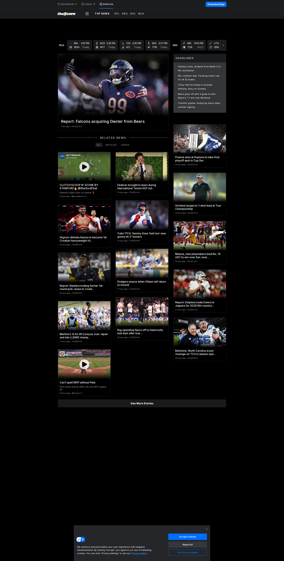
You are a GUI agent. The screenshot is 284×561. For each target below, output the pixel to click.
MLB (141, 13)
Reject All (188, 544)
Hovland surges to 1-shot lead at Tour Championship (198, 207)
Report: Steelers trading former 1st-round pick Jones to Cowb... (81, 287)
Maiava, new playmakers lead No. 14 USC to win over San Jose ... (197, 255)
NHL (133, 13)
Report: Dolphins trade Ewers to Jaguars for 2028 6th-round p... (194, 304)
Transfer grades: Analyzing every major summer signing (199, 105)
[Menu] (87, 14)
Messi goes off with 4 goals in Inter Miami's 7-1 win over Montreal (197, 96)
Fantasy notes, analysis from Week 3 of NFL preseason (199, 68)
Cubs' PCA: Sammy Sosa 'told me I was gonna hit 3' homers (141, 235)
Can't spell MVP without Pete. (78, 382)
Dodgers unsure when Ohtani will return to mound (141, 283)
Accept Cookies (187, 536)
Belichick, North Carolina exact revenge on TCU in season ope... (195, 352)
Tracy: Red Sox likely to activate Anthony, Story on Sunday (195, 86)
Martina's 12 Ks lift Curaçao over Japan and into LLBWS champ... (84, 335)
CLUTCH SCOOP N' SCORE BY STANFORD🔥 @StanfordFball (79, 186)
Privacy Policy (139, 553)
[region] (142, 543)
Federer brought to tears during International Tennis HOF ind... (136, 186)
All (99, 145)
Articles (111, 145)
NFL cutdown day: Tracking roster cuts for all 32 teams (199, 77)
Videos (125, 145)
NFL (117, 13)
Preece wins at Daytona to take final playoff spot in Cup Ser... (197, 159)
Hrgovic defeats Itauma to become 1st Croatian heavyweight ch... (83, 239)
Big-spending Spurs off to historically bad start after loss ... (140, 331)
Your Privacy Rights (187, 552)
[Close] (207, 529)
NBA (125, 13)
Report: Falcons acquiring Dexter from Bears (103, 121)
